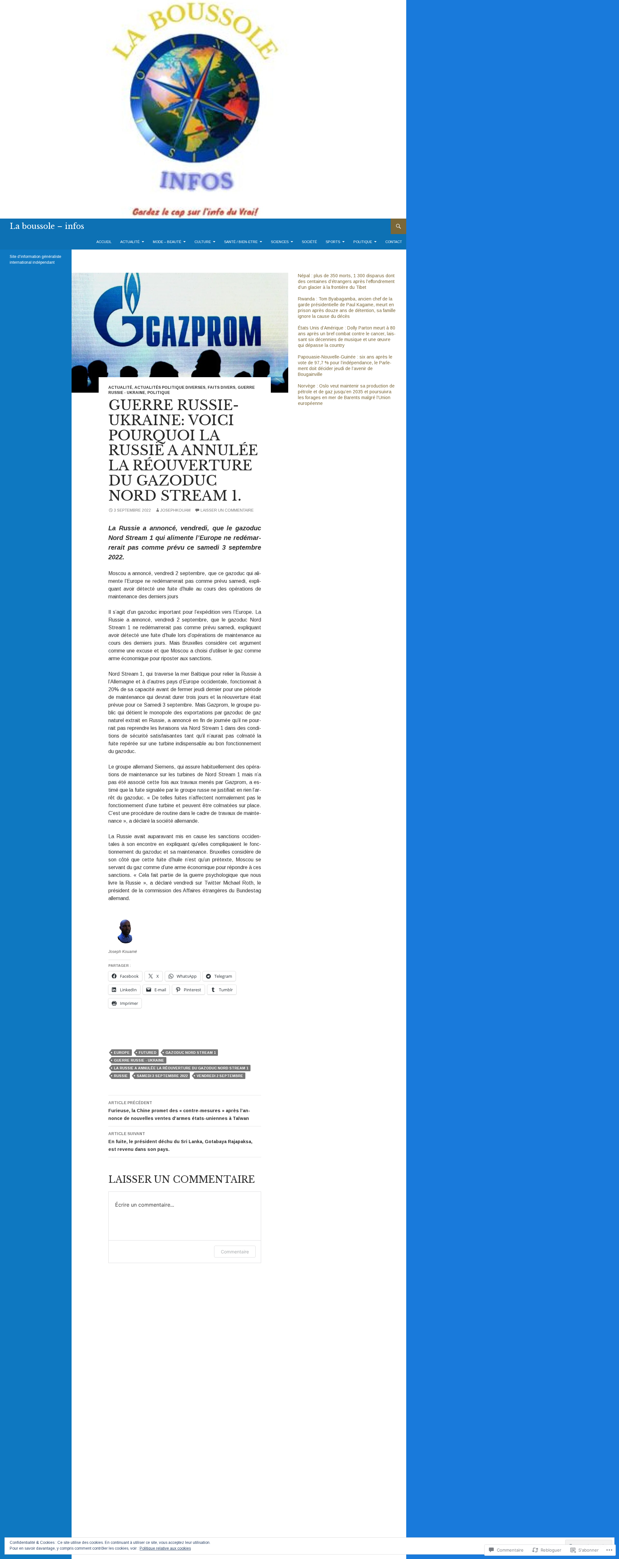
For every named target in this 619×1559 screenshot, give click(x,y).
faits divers (221, 387)
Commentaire (235, 1251)
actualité (130, 242)
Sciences (280, 242)
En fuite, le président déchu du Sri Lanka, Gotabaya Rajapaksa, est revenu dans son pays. (180, 1142)
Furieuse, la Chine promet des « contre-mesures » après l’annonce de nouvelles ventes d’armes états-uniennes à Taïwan (179, 1111)
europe (122, 1052)
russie (121, 1076)
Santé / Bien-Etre (241, 242)
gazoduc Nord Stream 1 (190, 1052)
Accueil (104, 242)
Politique (362, 242)
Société (309, 242)
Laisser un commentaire (227, 510)
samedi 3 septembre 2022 (162, 1076)
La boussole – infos (47, 226)
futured (147, 1052)
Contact (393, 242)
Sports (333, 242)
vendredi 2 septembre (220, 1076)
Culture (202, 242)
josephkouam (175, 510)
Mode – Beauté (167, 242)
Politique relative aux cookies (165, 1548)
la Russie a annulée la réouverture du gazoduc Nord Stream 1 (181, 1068)
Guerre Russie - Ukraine (139, 1060)
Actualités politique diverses (169, 387)
